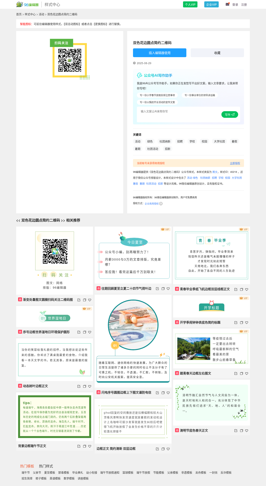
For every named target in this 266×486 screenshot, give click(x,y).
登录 (235, 4)
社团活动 (152, 149)
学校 (192, 141)
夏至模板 (49, 472)
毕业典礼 (77, 472)
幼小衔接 (91, 472)
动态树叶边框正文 (33, 386)
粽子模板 (41, 478)
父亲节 (37, 472)
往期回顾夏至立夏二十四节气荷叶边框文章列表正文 (124, 289)
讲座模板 (83, 478)
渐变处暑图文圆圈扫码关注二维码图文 (45, 300)
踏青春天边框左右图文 (193, 373)
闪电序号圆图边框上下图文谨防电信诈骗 (124, 393)
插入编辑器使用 (160, 53)
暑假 (234, 141)
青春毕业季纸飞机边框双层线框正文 (203, 289)
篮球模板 (127, 472)
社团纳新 (164, 141)
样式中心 (30, 14)
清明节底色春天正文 (192, 430)
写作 (228, 114)
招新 (167, 149)
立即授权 (235, 163)
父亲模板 (172, 472)
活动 (41, 14)
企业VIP (211, 4)
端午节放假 (143, 472)
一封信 (213, 472)
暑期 (137, 149)
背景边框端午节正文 (32, 445)
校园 (204, 141)
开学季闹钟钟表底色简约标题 (198, 322)
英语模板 (55, 478)
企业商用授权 (152, 203)
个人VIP (190, 4)
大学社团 (219, 141)
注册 (244, 4)
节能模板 (158, 472)
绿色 (150, 141)
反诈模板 (226, 472)
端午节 (26, 472)
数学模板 (69, 478)
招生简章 (27, 478)
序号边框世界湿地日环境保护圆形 (44, 332)
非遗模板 (186, 472)
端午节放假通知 (109, 472)
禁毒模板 (63, 472)
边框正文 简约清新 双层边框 (116, 448)
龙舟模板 (200, 472)
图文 (215, 172)
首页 (19, 14)
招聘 (180, 141)
